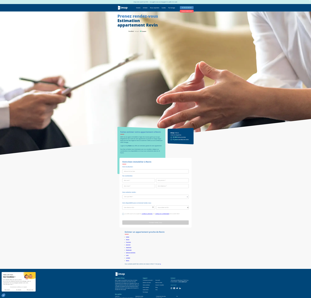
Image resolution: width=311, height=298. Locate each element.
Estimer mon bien (147, 282)
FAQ (156, 289)
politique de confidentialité (162, 214)
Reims (127, 260)
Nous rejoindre (154, 8)
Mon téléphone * (162, 186)
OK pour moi (30, 289)
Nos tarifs (158, 280)
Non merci (7, 289)
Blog (157, 287)
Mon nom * (127, 180)
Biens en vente (159, 282)
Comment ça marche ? (148, 280)
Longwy (128, 258)
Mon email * (127, 186)
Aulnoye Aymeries (130, 252)
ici (160, 264)
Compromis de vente (161, 296)
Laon (127, 255)
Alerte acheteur (146, 285)
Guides (164, 8)
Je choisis (18, 289)
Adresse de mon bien (129, 171)
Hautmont (128, 247)
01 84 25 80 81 (187, 8)
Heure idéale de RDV (163, 207)
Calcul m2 (117, 296)
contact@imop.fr (182, 281)
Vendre (138, 8)
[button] (3, 295)
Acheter (145, 8)
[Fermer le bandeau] (309, 1)
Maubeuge (129, 250)
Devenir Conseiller (160, 285)
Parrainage (171, 8)
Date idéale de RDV (129, 207)
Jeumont (128, 245)
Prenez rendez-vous (186, 11)
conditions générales (147, 214)
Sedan (127, 237)
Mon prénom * (162, 180)
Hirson (127, 239)
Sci (177, 296)
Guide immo (145, 289)
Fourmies (128, 242)
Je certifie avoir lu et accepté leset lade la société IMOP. (152, 214)
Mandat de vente (139, 296)
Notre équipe (146, 287)
